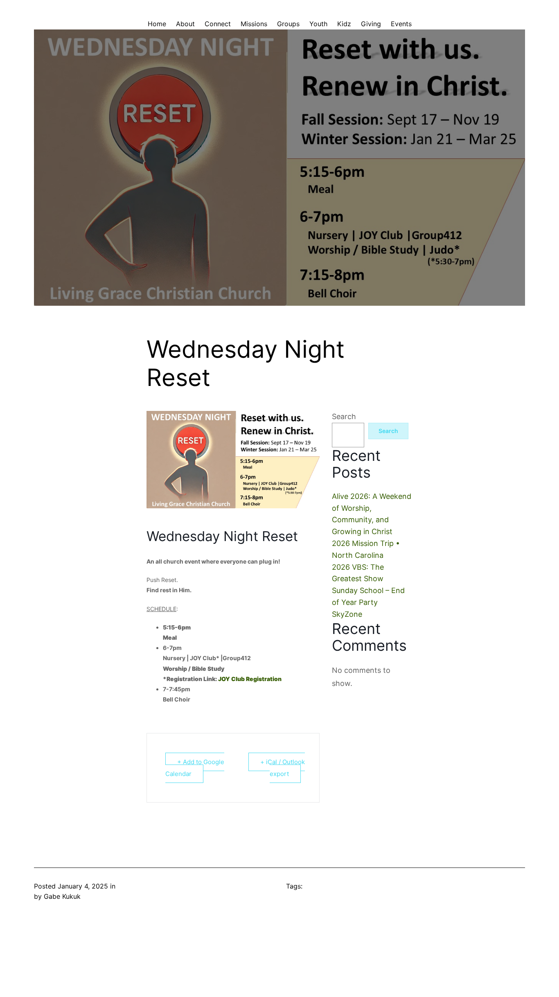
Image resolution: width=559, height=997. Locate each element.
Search (344, 416)
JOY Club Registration (250, 678)
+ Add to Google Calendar (194, 768)
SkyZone (347, 614)
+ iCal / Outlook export (282, 768)
